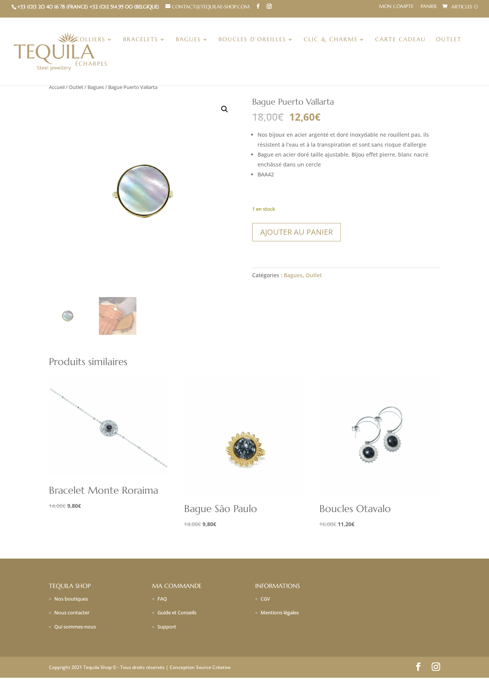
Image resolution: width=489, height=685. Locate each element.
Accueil (57, 87)
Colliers (90, 40)
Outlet (448, 40)
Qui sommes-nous (75, 626)
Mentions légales (280, 612)
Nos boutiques (71, 598)
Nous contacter (71, 612)
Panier (429, 7)
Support (166, 626)
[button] (225, 109)
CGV (265, 598)
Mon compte (396, 7)
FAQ (162, 598)
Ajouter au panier (296, 232)
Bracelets (140, 40)
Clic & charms (331, 40)
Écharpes (91, 64)
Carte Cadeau (400, 40)
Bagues (188, 40)
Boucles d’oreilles (252, 40)
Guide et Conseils (176, 612)
